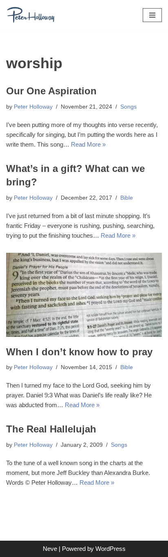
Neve (50, 548)
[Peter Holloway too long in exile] (30, 15)
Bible (126, 198)
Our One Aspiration (51, 90)
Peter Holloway (33, 107)
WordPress (110, 548)
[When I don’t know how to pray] (84, 295)
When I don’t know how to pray (79, 351)
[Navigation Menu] (152, 15)
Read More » (88, 144)
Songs (128, 107)
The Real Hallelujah (51, 428)
